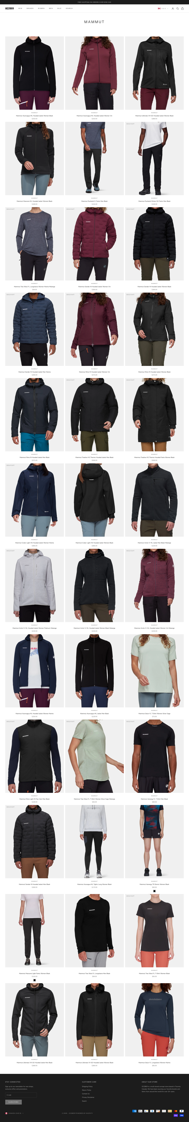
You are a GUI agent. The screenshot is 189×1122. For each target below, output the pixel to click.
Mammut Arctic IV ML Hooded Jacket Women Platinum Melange (35, 628)
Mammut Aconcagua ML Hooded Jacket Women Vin (94, 116)
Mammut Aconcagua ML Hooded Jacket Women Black (34, 116)
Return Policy (86, 1090)
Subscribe (13, 1102)
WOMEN (41, 8)
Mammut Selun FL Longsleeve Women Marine (154, 1063)
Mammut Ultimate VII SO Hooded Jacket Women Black (94, 1063)
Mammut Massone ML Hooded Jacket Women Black (34, 201)
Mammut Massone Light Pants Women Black (34, 973)
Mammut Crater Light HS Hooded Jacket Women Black (94, 543)
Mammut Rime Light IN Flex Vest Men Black (34, 799)
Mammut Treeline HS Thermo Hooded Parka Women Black (154, 457)
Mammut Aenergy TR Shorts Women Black (154, 884)
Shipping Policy (87, 1086)
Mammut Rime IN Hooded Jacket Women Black (154, 372)
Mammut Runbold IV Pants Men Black (94, 201)
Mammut (34, 113)
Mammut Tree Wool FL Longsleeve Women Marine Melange (34, 287)
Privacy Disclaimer (88, 1097)
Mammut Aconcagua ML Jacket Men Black (94, 714)
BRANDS (30, 8)
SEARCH (69, 8)
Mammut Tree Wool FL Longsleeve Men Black (94, 973)
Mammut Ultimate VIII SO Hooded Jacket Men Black (34, 1063)
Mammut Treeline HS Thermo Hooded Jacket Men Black (94, 457)
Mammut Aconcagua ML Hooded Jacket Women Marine (34, 714)
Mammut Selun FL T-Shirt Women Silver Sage (154, 714)
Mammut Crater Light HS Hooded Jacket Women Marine (34, 543)
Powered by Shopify (84, 1113)
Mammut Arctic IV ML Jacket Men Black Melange (154, 543)
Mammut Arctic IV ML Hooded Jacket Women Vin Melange (154, 628)
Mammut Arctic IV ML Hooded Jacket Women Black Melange (94, 628)
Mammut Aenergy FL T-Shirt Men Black (154, 799)
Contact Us (86, 1094)
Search (84, 1101)
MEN (51, 8)
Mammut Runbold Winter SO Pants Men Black (154, 201)
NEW (20, 8)
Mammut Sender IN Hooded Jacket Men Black (34, 884)
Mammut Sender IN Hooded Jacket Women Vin (94, 287)
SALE (59, 8)
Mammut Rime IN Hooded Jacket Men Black (34, 457)
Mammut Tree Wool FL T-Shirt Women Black (154, 973)
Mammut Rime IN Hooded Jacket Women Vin (94, 372)
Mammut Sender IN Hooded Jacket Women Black (154, 287)
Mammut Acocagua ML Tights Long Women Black (94, 884)
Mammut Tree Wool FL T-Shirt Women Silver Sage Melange (94, 799)
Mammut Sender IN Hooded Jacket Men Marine (34, 372)
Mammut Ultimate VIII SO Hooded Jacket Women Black (154, 116)
